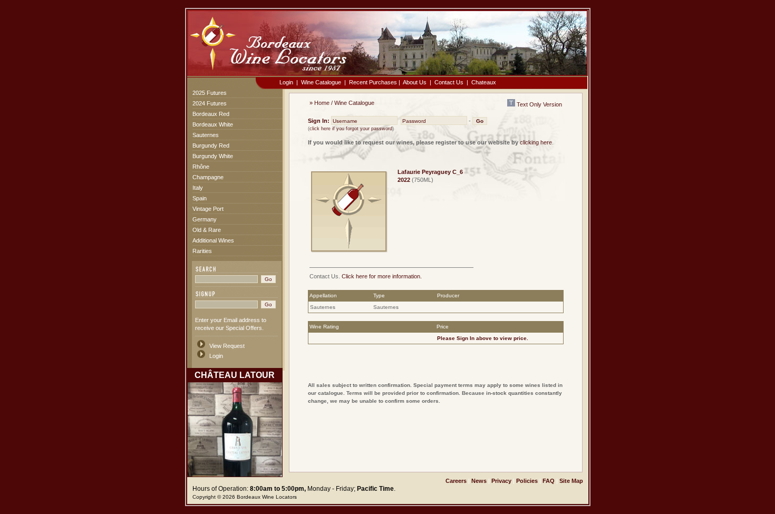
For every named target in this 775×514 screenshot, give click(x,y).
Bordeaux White (212, 124)
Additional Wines (213, 240)
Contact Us (448, 82)
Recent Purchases (373, 82)
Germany (204, 219)
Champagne (208, 177)
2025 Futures (209, 93)
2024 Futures (209, 103)
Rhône (200, 166)
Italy (197, 188)
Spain (199, 198)
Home (322, 103)
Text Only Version (538, 104)
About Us (415, 82)
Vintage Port (208, 209)
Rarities (202, 251)
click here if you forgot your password (350, 128)
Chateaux (483, 82)
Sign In (465, 338)
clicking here (536, 142)
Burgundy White (212, 156)
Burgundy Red (210, 145)
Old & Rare (206, 230)
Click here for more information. (382, 276)
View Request (227, 346)
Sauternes (205, 135)
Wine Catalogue (321, 82)
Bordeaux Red (210, 114)
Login (286, 82)
